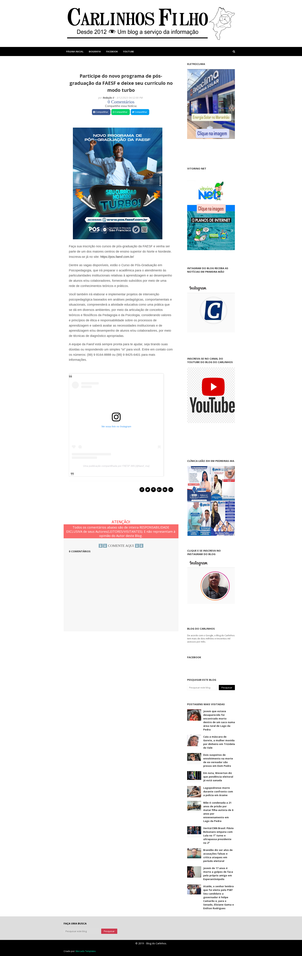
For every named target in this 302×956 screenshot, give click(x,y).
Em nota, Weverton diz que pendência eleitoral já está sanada (218, 776)
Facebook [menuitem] (112, 51)
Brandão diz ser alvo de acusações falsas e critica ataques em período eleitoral (218, 855)
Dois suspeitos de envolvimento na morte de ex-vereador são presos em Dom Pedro (218, 760)
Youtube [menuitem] (128, 51)
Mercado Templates (86, 951)
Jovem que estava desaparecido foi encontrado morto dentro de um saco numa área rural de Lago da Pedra (219, 720)
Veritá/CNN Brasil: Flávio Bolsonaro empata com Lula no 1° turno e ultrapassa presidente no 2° (218, 835)
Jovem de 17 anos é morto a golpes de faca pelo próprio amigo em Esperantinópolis (218, 873)
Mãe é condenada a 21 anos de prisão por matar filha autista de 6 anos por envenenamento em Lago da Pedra (218, 812)
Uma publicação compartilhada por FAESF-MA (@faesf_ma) (116, 465)
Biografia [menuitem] (95, 51)
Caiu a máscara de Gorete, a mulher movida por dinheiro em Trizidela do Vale (219, 742)
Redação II (108, 97)
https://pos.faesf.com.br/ (117, 257)
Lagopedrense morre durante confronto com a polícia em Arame (218, 791)
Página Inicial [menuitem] (75, 51)
